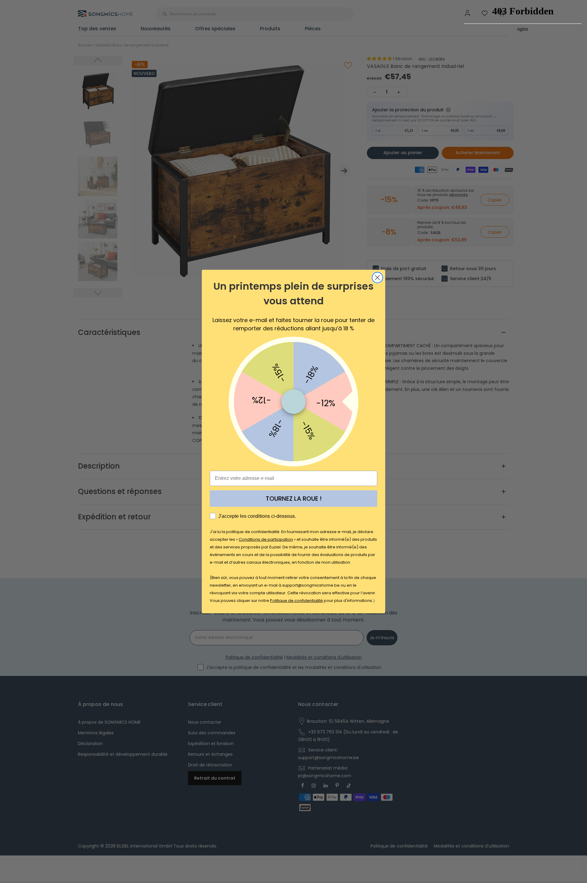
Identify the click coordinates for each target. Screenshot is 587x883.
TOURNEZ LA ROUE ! (294, 498)
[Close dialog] (377, 277)
